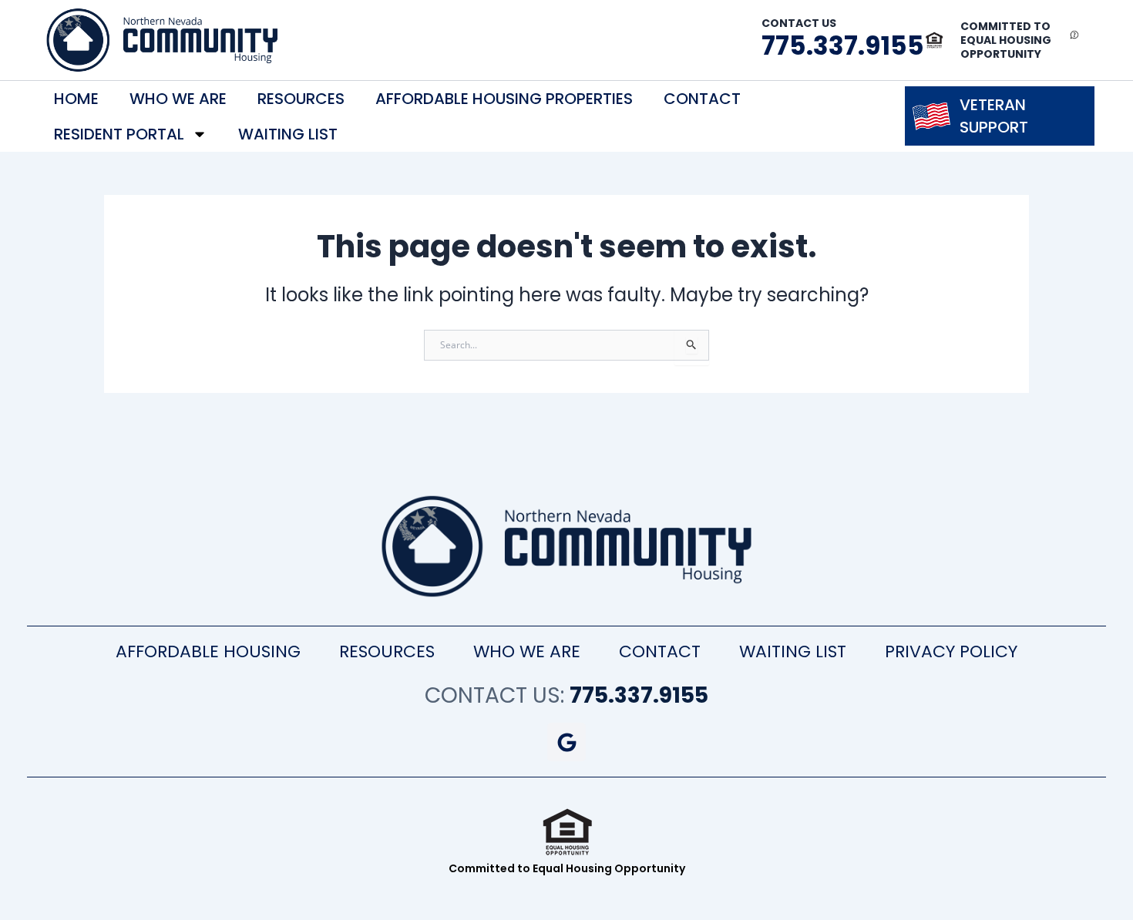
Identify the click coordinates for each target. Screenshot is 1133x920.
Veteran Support (994, 115)
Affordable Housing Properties (504, 98)
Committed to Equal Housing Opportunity (1005, 40)
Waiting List (288, 134)
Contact (702, 98)
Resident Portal (119, 134)
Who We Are (178, 98)
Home (76, 98)
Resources (301, 98)
